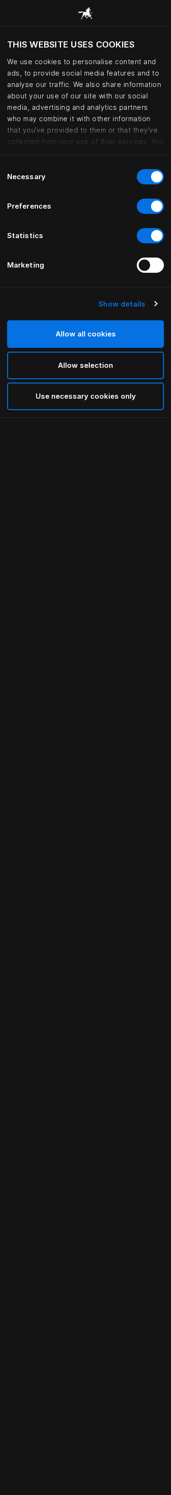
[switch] (150, 206)
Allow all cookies (86, 333)
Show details (121, 303)
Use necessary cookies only (86, 396)
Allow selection (85, 365)
